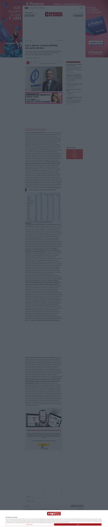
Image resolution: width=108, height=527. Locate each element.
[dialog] (54, 518)
